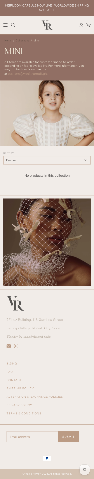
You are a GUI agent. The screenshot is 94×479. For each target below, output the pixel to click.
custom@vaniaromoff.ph (27, 73)
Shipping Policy (20, 388)
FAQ (10, 372)
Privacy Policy (19, 405)
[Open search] (13, 25)
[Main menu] (5, 25)
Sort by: (8, 153)
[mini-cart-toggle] (88, 25)
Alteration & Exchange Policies (35, 396)
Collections (22, 40)
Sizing (12, 363)
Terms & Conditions (24, 413)
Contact (14, 380)
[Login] (81, 25)
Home (8, 40)
